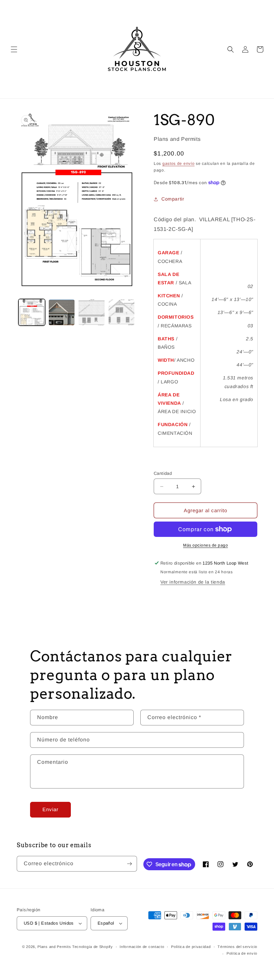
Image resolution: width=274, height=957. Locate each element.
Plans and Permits (54, 947)
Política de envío (242, 953)
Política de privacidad (191, 947)
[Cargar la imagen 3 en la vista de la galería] (91, 312)
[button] (14, 49)
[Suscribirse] (129, 864)
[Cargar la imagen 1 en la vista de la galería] (31, 312)
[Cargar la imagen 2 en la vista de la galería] (61, 312)
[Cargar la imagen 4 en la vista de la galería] (121, 312)
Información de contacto (142, 947)
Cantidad (163, 473)
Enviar (50, 809)
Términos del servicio (237, 947)
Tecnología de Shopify (92, 947)
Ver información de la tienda (192, 582)
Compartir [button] (172, 199)
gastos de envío (178, 163)
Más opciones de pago (205, 545)
